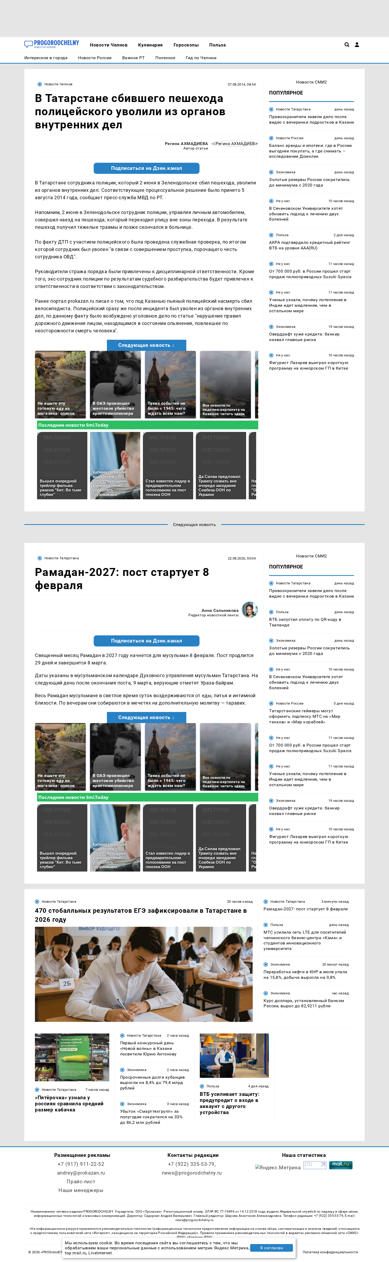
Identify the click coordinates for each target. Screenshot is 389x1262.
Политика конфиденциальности (330, 1252)
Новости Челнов (58, 84)
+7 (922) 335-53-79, (192, 1164)
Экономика (285, 172)
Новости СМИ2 (311, 82)
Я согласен (271, 1247)
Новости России (290, 138)
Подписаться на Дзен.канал (146, 168)
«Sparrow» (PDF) (199, 1237)
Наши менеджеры (80, 1190)
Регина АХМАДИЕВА (186, 143)
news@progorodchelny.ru (192, 1173)
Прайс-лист (81, 1182)
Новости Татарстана (293, 109)
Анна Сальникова (220, 610)
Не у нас (283, 201)
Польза (282, 235)
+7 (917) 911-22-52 (81, 1164)
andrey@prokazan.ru (81, 1173)
